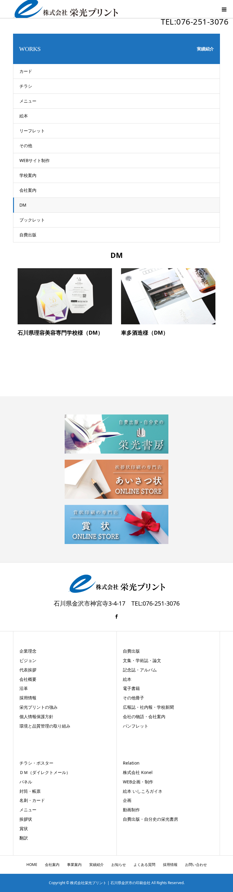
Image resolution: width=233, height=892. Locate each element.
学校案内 (27, 175)
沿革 (23, 688)
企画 (127, 800)
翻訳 (23, 838)
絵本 (23, 116)
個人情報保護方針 (36, 716)
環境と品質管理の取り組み (44, 726)
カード (25, 71)
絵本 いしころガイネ (142, 791)
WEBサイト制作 (34, 160)
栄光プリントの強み (38, 707)
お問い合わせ (196, 864)
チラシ (25, 86)
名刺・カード (32, 800)
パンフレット (135, 726)
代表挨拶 (27, 670)
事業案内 (74, 864)
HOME (31, 864)
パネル (25, 782)
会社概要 (27, 679)
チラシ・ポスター (36, 763)
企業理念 (27, 651)
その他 (25, 145)
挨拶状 (25, 819)
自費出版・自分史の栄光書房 (150, 819)
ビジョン (27, 660)
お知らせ (118, 864)
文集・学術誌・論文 (142, 660)
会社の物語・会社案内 (144, 716)
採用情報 (27, 698)
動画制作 (131, 810)
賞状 (23, 828)
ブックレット (32, 220)
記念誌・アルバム (140, 670)
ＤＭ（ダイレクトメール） (44, 772)
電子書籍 (131, 688)
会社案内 (27, 190)
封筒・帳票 (30, 791)
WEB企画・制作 (138, 782)
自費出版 (27, 235)
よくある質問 (144, 864)
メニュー (27, 101)
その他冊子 (133, 698)
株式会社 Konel (138, 772)
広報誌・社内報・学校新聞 (148, 707)
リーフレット (32, 130)
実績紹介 (96, 864)
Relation (131, 763)
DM (22, 205)
